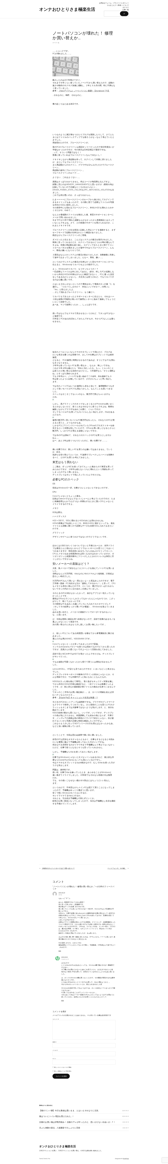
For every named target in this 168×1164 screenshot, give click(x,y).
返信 (60, 951)
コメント (55, 1019)
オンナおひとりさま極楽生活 (67, 9)
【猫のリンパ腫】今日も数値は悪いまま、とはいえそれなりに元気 (68, 1110)
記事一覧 (125, 10)
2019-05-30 (64, 957)
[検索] (124, 13)
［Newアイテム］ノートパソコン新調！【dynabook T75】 (84, 90)
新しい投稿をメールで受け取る (62, 1071)
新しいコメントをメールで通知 (62, 1067)
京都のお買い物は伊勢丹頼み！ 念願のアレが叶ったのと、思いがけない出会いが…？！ (77, 1122)
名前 (54, 1042)
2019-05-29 (62, 892)
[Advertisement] (83, 119)
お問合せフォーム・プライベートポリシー (114, 3)
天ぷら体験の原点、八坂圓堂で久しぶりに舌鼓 (59, 1128)
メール (55, 1050)
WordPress (126, 1158)
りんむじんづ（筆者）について (118, 5)
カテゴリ (125, 7)
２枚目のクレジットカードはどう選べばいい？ (58, 868)
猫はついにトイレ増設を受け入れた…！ (56, 1116)
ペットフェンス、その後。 (116, 868)
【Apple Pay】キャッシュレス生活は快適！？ (78, 697)
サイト (54, 1058)
